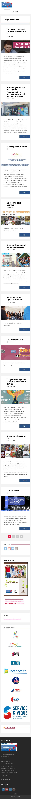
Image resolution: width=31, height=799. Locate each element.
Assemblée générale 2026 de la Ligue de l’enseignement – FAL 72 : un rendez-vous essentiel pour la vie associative (16, 92)
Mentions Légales (5, 779)
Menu (17, 12)
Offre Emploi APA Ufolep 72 (17, 146)
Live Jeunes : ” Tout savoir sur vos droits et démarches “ (17, 31)
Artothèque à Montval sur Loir (16, 437)
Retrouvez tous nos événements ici (12, 619)
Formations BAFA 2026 (15, 339)
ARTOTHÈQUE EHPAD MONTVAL (14, 204)
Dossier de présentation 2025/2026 (14, 599)
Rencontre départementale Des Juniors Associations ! (16, 246)
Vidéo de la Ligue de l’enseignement (14, 603)
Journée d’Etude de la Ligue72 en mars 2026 (15, 298)
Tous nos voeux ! (13, 490)
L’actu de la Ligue (10, 728)
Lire (24, 77)
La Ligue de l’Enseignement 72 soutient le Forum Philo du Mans (16, 381)
